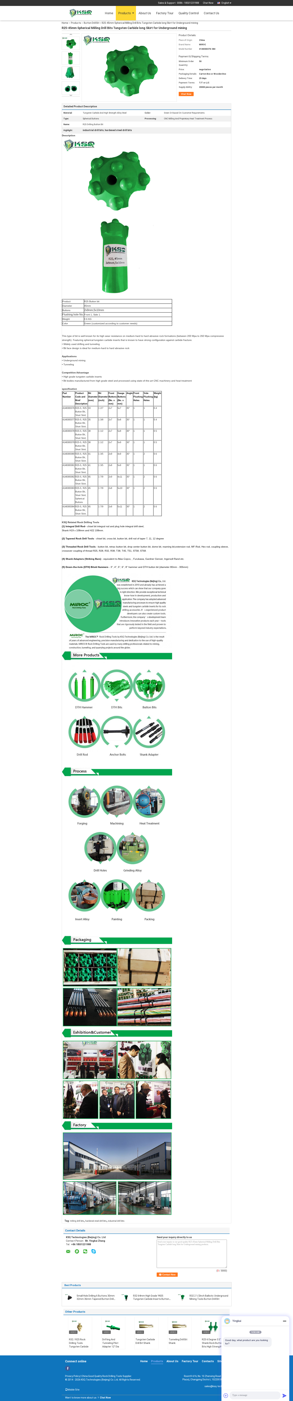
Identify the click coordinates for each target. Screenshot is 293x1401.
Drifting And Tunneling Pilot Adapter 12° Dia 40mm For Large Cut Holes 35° (113, 1346)
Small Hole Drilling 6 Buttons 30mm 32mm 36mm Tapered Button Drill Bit (96, 1299)
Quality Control (189, 13)
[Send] (284, 1395)
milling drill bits (77, 1221)
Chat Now (208, 3)
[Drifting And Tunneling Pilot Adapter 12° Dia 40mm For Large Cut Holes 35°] (113, 1326)
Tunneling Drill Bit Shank (178, 1341)
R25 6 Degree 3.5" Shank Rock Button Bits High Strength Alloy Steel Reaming (212, 1345)
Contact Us (211, 13)
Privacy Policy (72, 1376)
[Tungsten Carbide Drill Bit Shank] (146, 1326)
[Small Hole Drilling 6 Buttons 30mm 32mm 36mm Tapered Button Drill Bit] (69, 1297)
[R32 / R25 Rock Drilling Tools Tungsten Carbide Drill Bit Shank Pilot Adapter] (80, 1326)
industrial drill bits (116, 1221)
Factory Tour (164, 13)
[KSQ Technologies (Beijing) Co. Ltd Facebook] (67, 1368)
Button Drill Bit (91, 23)
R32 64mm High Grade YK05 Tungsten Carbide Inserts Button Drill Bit (151, 1299)
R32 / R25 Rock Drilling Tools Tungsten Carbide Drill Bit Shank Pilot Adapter (79, 1346)
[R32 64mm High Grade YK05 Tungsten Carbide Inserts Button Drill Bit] (126, 1297)
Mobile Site (73, 1389)
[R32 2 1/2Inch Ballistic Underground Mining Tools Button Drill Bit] (182, 1297)
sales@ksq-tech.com (216, 1386)
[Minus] (284, 1321)
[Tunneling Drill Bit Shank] (180, 1326)
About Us (145, 13)
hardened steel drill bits (96, 1221)
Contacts (208, 1361)
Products (124, 13)
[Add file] (225, 1395)
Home (109, 13)
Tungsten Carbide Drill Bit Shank (145, 1341)
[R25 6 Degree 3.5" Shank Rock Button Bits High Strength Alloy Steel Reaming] (213, 1326)
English (225, 3)
